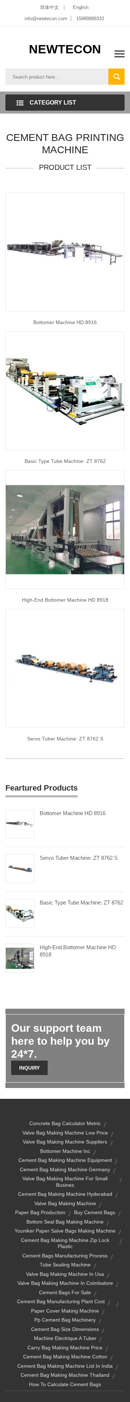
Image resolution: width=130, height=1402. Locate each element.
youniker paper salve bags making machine (65, 1231)
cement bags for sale (65, 1292)
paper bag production (40, 1212)
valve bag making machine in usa (65, 1274)
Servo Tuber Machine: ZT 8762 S (65, 739)
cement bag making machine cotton (65, 1356)
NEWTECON (65, 49)
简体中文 (49, 7)
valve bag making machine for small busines (65, 1182)
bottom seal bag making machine (65, 1222)
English (80, 7)
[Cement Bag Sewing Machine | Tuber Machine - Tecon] (65, 390)
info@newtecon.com (46, 18)
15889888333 (90, 18)
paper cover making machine (65, 1311)
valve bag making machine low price (65, 1133)
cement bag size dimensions (65, 1329)
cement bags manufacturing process (65, 1256)
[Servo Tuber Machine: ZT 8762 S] (20, 868)
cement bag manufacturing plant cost (61, 1301)
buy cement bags (94, 1212)
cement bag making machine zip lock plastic (65, 1243)
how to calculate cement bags (65, 1384)
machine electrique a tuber (65, 1338)
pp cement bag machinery (65, 1320)
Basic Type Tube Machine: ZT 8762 (81, 902)
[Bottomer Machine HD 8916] (20, 824)
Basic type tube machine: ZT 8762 (65, 461)
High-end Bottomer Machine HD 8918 (65, 600)
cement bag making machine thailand (65, 1375)
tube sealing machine (65, 1265)
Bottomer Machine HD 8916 (65, 322)
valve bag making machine (65, 1203)
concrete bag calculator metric (65, 1123)
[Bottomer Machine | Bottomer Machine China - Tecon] (65, 529)
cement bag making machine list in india (65, 1366)
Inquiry (29, 1068)
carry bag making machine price (65, 1347)
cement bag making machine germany (65, 1169)
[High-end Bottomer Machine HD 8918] (20, 958)
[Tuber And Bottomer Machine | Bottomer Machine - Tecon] (65, 252)
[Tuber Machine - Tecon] (65, 668)
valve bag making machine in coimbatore (65, 1283)
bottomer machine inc (65, 1151)
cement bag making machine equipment (65, 1160)
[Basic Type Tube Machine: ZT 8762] (20, 913)
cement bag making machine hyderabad (65, 1194)
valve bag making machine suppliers (65, 1142)
